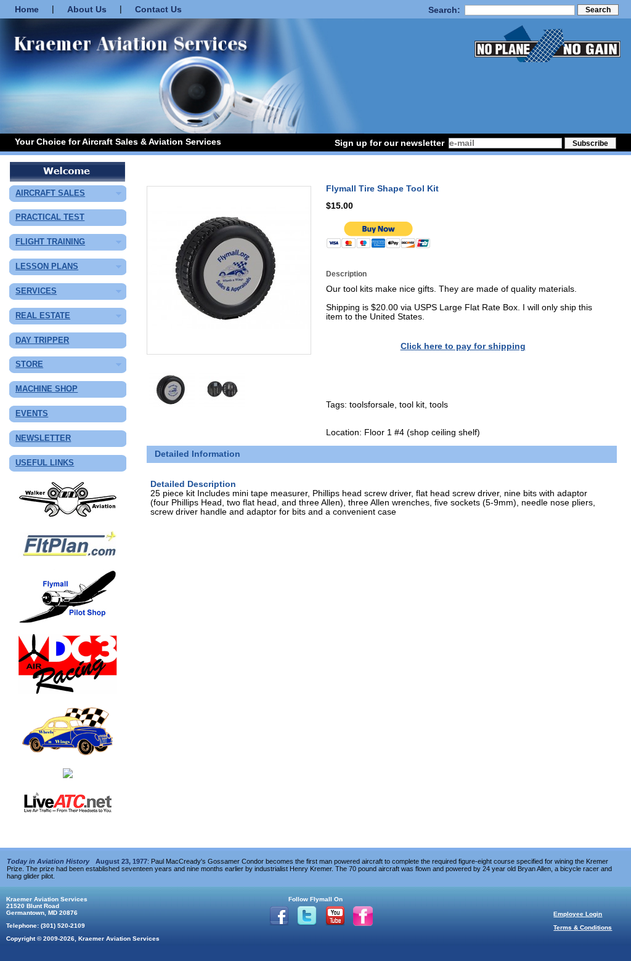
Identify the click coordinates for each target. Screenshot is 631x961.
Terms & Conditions (582, 927)
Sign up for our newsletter (389, 143)
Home (27, 9)
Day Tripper (42, 341)
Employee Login (577, 914)
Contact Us (158, 9)
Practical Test (49, 218)
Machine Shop (46, 389)
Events (31, 414)
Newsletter (43, 439)
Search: (444, 10)
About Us (87, 9)
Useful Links (44, 463)
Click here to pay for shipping (463, 346)
